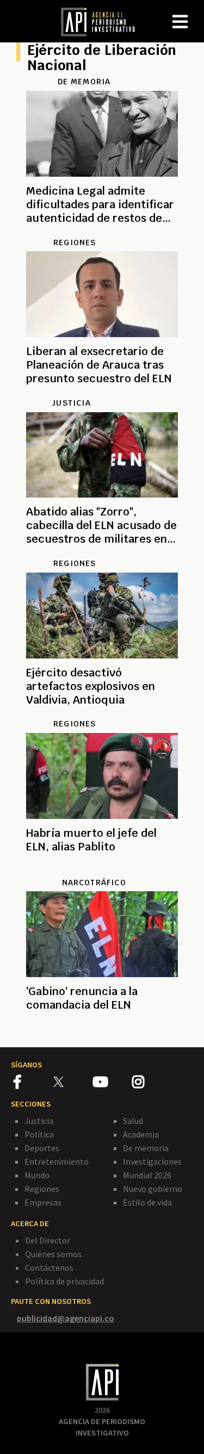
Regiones (41, 1188)
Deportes (41, 1147)
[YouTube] (112, 1083)
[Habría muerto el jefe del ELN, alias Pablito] (102, 871)
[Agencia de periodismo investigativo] (103, 21)
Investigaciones (152, 1161)
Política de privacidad (64, 1281)
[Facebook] (33, 1083)
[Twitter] (72, 1082)
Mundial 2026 (147, 1175)
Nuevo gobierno (152, 1188)
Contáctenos (49, 1267)
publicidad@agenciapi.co (65, 1318)
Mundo (37, 1175)
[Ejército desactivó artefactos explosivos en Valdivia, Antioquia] (102, 712)
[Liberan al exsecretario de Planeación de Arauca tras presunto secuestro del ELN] (102, 391)
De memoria (146, 1147)
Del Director (47, 1240)
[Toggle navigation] (195, 13)
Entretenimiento (56, 1161)
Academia (141, 1134)
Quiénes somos (53, 1253)
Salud (133, 1120)
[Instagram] (151, 1083)
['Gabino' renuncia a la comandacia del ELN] (102, 1029)
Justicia (38, 1120)
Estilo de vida (147, 1202)
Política (39, 1134)
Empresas (42, 1202)
